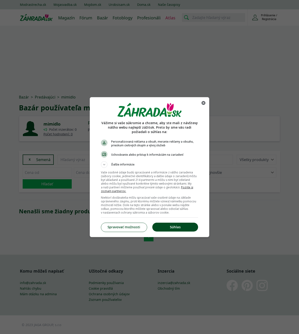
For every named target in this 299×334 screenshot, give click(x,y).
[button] (149, 164)
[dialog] (149, 167)
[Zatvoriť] (203, 103)
